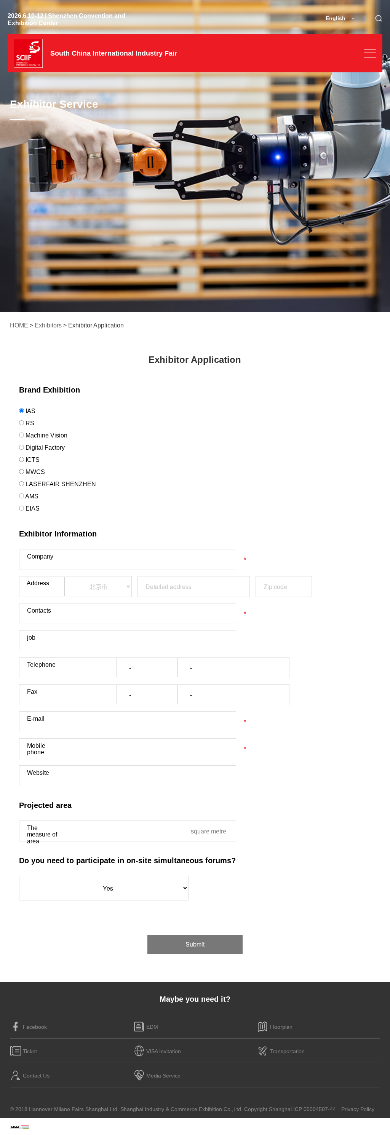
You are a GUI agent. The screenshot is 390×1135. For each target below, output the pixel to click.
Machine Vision (45, 435)
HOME (19, 325)
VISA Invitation (163, 1051)
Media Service (163, 1076)
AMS (31, 496)
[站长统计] (19, 1126)
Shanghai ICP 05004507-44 (302, 1109)
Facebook (35, 1027)
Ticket (30, 1051)
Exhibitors (48, 325)
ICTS (32, 460)
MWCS (34, 472)
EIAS (32, 508)
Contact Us (36, 1076)
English (335, 18)
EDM (152, 1027)
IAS (29, 411)
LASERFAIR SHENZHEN (60, 484)
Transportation (287, 1051)
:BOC (373, 1126)
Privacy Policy (357, 1109)
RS (29, 423)
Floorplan (281, 1027)
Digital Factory (44, 447)
